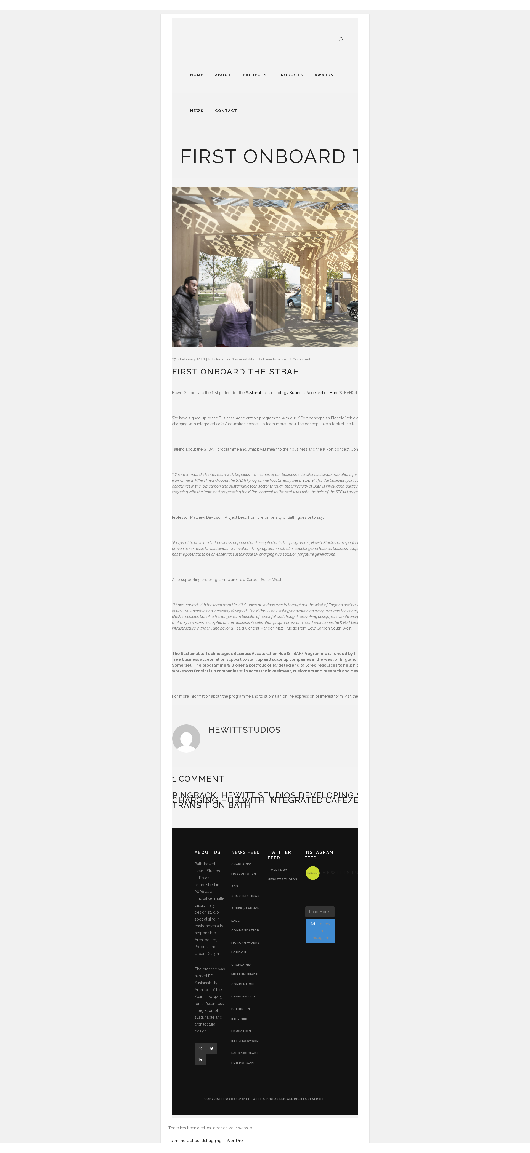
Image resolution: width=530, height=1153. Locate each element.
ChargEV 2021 (243, 996)
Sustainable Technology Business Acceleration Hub (291, 392)
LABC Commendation (245, 925)
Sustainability (243, 359)
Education (221, 359)
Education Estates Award (245, 1035)
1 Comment (300, 359)
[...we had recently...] (320, 900)
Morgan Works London (245, 947)
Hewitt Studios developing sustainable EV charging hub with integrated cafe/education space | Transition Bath (305, 800)
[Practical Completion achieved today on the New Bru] (310, 894)
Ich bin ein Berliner (240, 1013)
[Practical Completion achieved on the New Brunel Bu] (310, 887)
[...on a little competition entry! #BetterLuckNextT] (310, 900)
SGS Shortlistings (245, 891)
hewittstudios (274, 359)
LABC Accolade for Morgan (245, 1058)
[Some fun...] (329, 900)
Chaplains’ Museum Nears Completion (244, 974)
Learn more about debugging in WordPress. (207, 1140)
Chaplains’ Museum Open (243, 869)
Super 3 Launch (245, 908)
